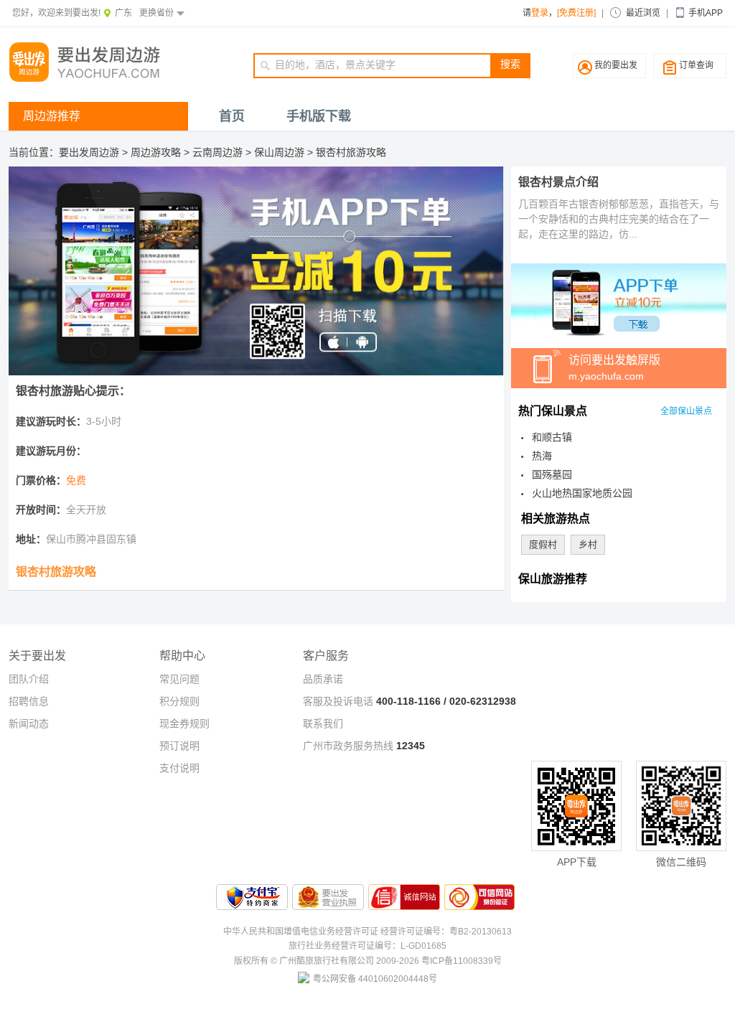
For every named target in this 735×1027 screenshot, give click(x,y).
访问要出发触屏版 (614, 368)
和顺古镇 (552, 437)
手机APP (705, 13)
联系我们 (323, 723)
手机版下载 (318, 116)
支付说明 (179, 768)
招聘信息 (29, 701)
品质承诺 (323, 679)
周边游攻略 (156, 152)
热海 (542, 455)
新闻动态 (29, 723)
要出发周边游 (89, 152)
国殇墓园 (552, 474)
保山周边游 (279, 152)
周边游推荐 (51, 116)
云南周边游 (217, 152)
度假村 (543, 544)
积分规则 (179, 701)
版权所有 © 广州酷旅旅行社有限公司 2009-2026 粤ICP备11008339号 (368, 961)
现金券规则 (184, 723)
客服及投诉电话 (338, 701)
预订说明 (179, 745)
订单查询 (696, 65)
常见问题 (179, 679)
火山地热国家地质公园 (582, 493)
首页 (232, 116)
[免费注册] (576, 13)
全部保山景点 (686, 411)
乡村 (588, 544)
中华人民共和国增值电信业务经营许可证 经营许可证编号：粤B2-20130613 (367, 932)
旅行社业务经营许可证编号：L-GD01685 (367, 946)
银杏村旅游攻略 (351, 152)
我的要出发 (615, 65)
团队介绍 (29, 679)
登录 (539, 13)
